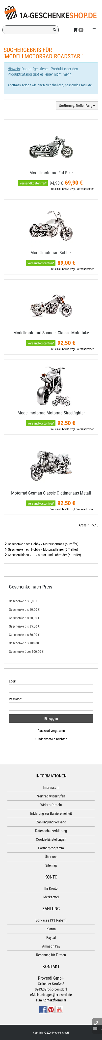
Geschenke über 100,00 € (26, 652)
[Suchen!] (54, 29)
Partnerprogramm (51, 848)
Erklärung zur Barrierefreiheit (51, 813)
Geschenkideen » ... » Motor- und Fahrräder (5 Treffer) (44, 555)
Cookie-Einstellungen (51, 839)
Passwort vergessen (51, 731)
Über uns (51, 857)
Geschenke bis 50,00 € (24, 635)
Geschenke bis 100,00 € (25, 643)
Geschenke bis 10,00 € (24, 609)
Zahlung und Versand (51, 822)
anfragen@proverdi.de (56, 995)
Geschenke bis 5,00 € (23, 601)
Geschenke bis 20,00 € (24, 618)
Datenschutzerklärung (51, 831)
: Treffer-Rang (76, 106)
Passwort (15, 699)
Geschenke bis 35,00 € (24, 626)
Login (13, 681)
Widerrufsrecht (51, 805)
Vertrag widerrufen (51, 796)
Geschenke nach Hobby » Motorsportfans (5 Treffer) (42, 544)
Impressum (51, 787)
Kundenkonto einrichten (51, 739)
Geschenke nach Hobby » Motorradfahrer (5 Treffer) (42, 549)
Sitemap (51, 865)
